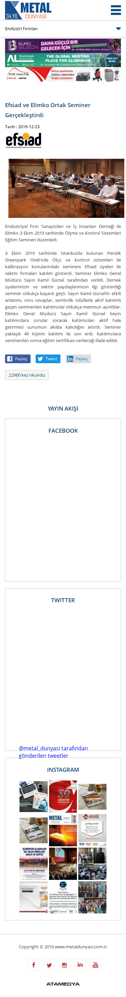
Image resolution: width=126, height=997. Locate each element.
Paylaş (21, 359)
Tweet (51, 359)
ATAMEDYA (63, 985)
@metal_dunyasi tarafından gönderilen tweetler (53, 752)
